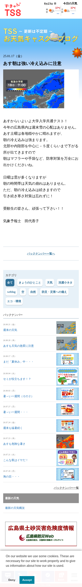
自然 (33, 291)
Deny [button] (11, 579)
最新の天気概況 (15, 507)
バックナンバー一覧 (66, 487)
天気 (50, 282)
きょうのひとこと (30, 282)
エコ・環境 (14, 301)
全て (10, 282)
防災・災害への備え (54, 291)
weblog (11, 291)
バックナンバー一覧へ (41, 253)
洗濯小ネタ (65, 282)
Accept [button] (27, 579)
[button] (6, 570)
